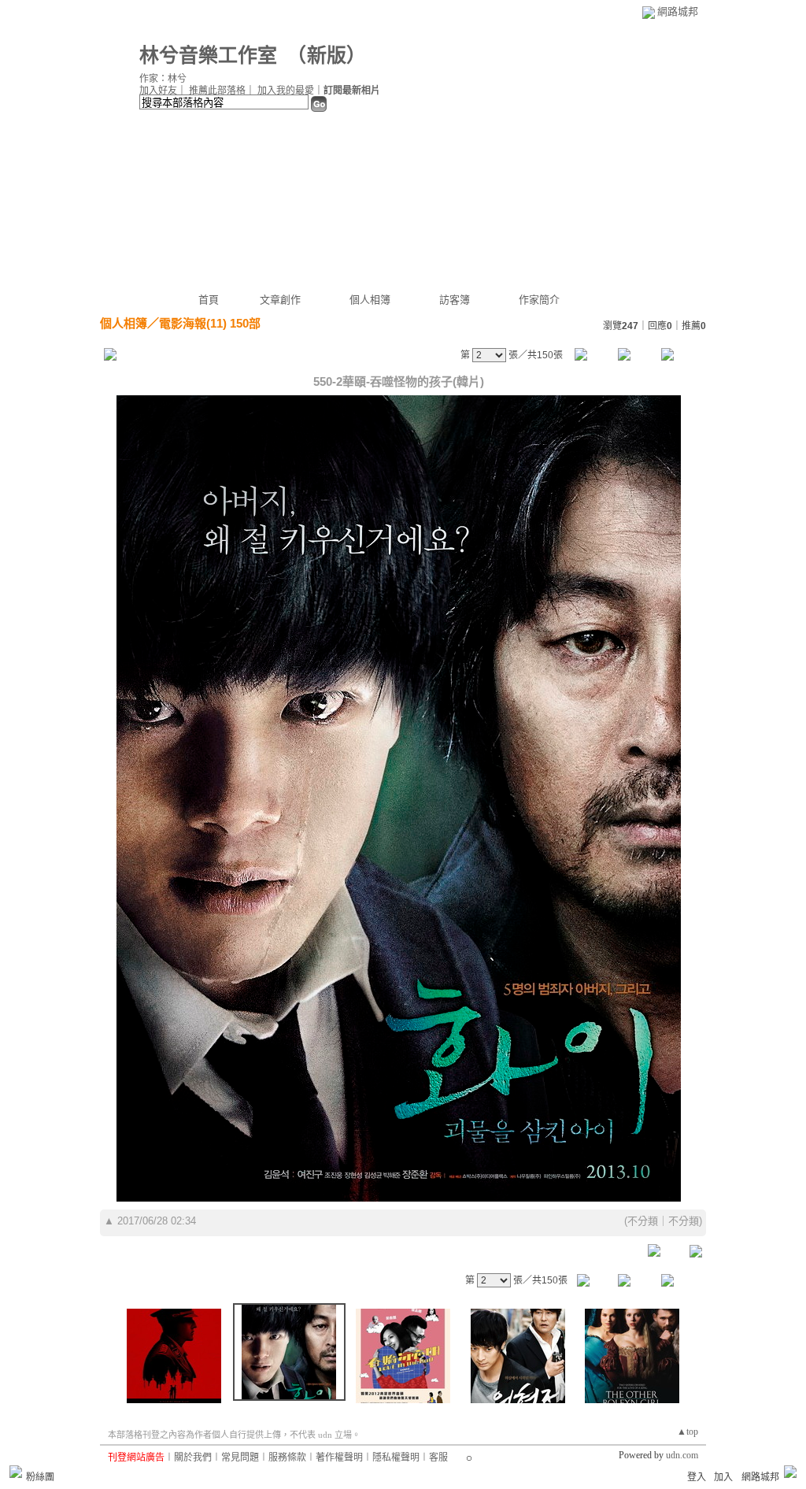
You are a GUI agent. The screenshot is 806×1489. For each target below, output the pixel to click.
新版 (326, 55)
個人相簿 (369, 300)
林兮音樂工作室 (208, 55)
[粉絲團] (15, 1471)
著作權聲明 (339, 1457)
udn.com (682, 1455)
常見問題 (240, 1457)
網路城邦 (677, 11)
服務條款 (287, 1457)
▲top (687, 1431)
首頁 (208, 300)
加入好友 (158, 90)
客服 (438, 1457)
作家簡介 (539, 300)
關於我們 (193, 1457)
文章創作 (280, 300)
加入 (723, 1477)
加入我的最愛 (285, 90)
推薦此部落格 (217, 90)
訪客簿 (454, 300)
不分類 (642, 1221)
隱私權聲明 (396, 1457)
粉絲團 (40, 1477)
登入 (696, 1477)
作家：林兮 (163, 78)
